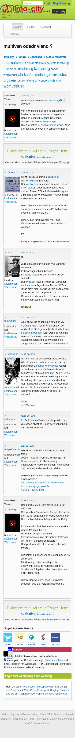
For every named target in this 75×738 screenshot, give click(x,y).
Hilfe (4, 17)
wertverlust (13, 86)
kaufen (29, 74)
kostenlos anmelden (36, 156)
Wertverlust (32, 184)
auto (6, 62)
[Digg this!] (21, 645)
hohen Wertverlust (48, 365)
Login (47, 3)
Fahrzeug (54, 100)
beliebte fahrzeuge (58, 63)
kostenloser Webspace (14, 5)
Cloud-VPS (44, 11)
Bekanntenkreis (29, 461)
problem (9, 80)
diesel (13, 69)
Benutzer (30, 27)
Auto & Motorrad (56, 57)
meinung (41, 74)
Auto (43, 118)
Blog (31, 718)
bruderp (12, 104)
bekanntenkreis (36, 63)
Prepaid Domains (44, 693)
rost (19, 80)
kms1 (11, 252)
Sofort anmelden (54, 660)
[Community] (9, 25)
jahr (20, 74)
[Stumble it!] (33, 645)
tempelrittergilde (13, 449)
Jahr (30, 187)
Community (59, 11)
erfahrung (25, 68)
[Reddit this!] (45, 645)
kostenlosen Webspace (11, 135)
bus (6, 68)
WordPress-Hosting (12, 11)
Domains (30, 11)
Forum (17, 27)
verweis (44, 80)
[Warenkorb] (9, 15)
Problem (30, 281)
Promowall (45, 27)
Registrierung (61, 3)
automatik (18, 62)
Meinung (33, 180)
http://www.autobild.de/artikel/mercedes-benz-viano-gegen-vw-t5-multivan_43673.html (43, 486)
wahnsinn (56, 80)
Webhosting (8, 714)
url (37, 80)
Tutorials (14, 34)
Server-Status (41, 723)
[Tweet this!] (9, 645)
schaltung (28, 80)
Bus (62, 100)
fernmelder (10, 320)
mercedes (58, 74)
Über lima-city (20, 718)
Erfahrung (48, 121)
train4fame (10, 419)
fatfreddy (13, 172)
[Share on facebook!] (56, 645)
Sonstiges (36, 57)
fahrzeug (42, 68)
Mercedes (50, 125)
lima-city (8, 57)
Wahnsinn (30, 405)
